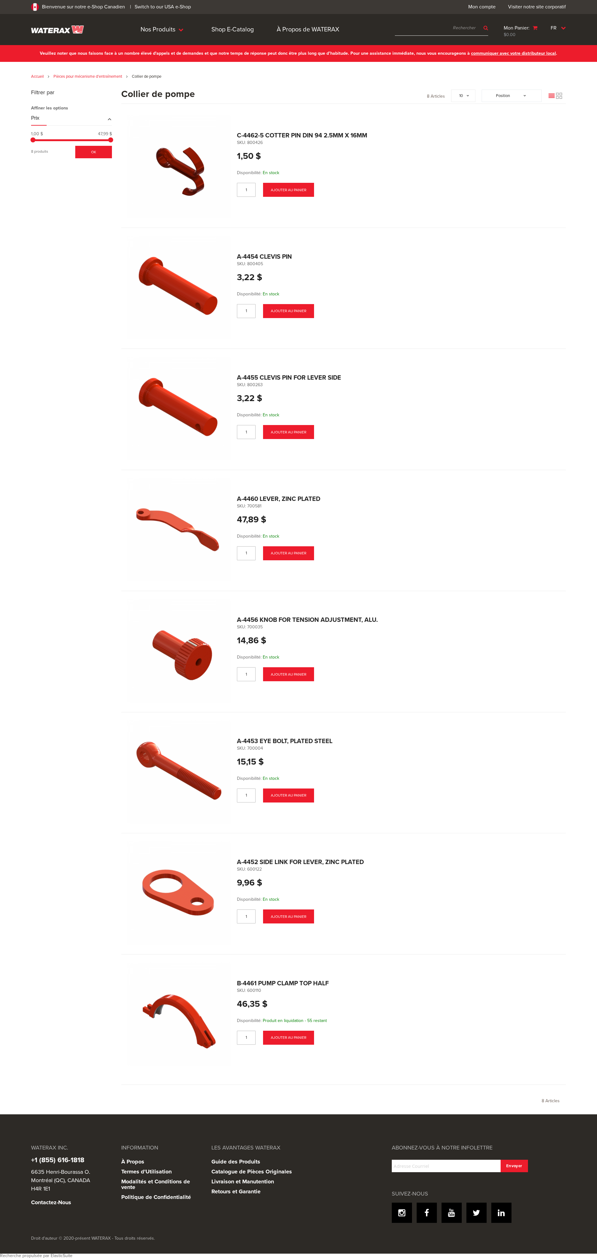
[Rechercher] (484, 28)
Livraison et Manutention (242, 1181)
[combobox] (441, 28)
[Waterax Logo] (57, 29)
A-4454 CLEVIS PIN (264, 257)
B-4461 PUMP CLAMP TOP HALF (283, 983)
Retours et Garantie (236, 1191)
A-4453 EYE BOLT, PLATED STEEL (284, 741)
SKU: (241, 143)
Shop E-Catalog (232, 29)
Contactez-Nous (51, 1202)
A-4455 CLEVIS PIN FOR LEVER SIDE (289, 378)
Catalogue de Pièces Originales (251, 1171)
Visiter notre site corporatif (537, 7)
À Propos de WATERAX (308, 29)
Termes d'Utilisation (146, 1171)
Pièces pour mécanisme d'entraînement (88, 76)
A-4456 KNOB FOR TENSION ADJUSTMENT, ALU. (307, 620)
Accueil (38, 76)
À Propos (132, 1161)
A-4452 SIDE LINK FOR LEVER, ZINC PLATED (300, 862)
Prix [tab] (35, 118)
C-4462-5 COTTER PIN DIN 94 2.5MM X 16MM (302, 135)
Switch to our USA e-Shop (163, 7)
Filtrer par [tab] (42, 93)
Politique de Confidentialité (156, 1197)
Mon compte (482, 7)
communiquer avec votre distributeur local (513, 53)
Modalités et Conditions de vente (155, 1184)
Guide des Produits (235, 1161)
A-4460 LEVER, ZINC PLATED (278, 499)
